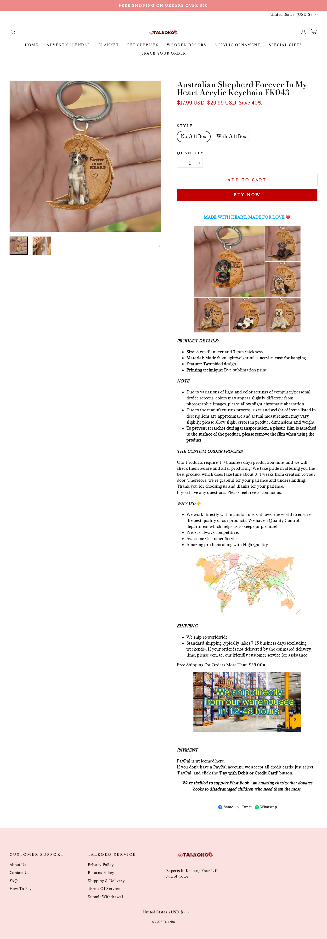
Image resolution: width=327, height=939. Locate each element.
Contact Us (19, 872)
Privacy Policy (101, 864)
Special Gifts (285, 45)
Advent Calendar (68, 45)
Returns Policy (101, 872)
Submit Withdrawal (105, 896)
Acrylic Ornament (237, 45)
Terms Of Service (104, 888)
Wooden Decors (186, 45)
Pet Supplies (142, 45)
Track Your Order (163, 53)
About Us (18, 864)
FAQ (14, 880)
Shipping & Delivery (106, 880)
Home (31, 45)
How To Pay (21, 888)
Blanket (108, 45)
